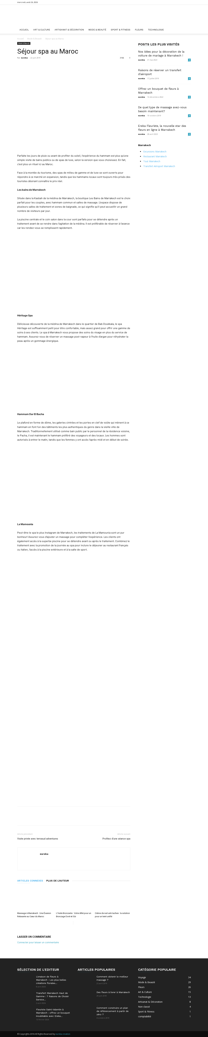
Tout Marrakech (151, 161)
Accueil (24, 29)
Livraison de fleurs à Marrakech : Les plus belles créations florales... (51, 979)
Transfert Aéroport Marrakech (159, 166)
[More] (96, 65)
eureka (24, 57)
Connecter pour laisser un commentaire (38, 942)
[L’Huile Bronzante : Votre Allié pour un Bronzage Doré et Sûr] (73, 898)
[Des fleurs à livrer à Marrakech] (86, 996)
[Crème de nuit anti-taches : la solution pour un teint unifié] (112, 898)
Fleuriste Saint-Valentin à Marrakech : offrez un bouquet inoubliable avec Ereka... (53, 1012)
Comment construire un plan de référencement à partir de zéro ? (113, 1011)
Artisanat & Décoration (69, 29)
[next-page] (76, 923)
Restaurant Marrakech (155, 156)
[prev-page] (71, 923)
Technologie (156, 29)
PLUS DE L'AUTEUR (57, 880)
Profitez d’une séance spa (116, 838)
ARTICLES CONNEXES (30, 880)
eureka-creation (63, 1034)
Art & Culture (41, 29)
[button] (187, 30)
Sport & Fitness (120, 29)
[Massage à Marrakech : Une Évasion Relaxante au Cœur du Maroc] (35, 898)
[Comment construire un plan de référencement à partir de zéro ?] (86, 1012)
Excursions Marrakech (154, 151)
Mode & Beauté (97, 29)
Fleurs (139, 29)
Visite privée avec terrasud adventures (37, 838)
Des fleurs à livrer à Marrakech (113, 992)
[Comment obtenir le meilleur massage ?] (86, 980)
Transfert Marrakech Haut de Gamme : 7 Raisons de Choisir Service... (52, 996)
